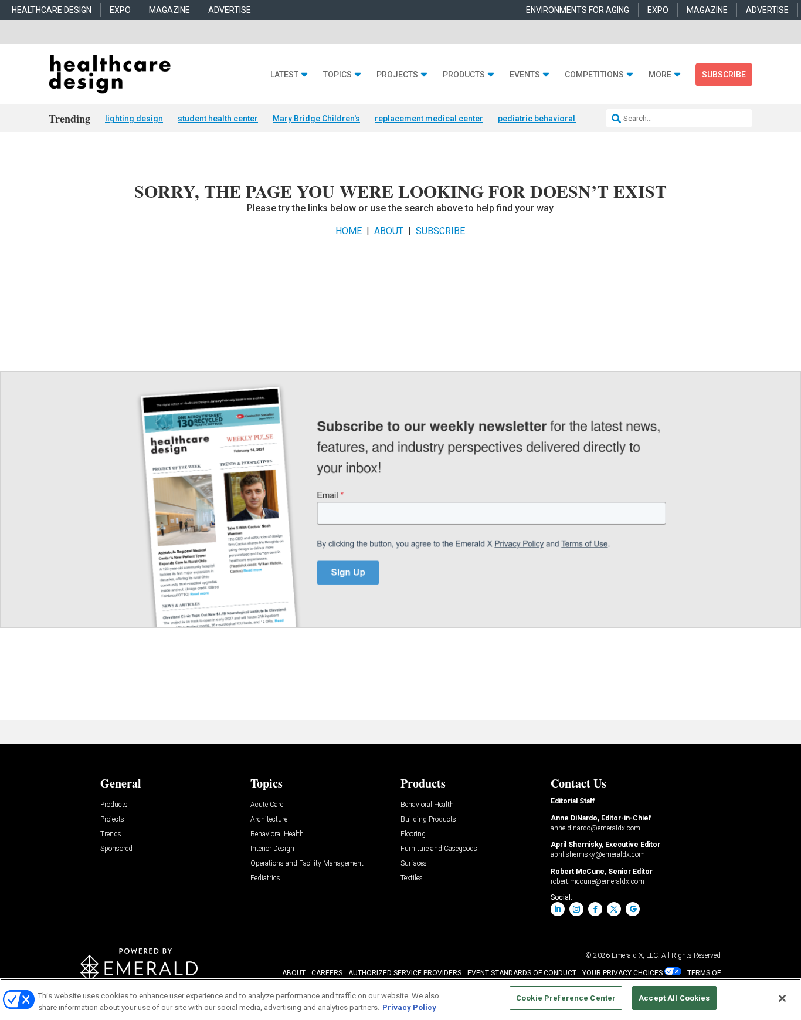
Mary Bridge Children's (316, 118)
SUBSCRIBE (440, 231)
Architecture (268, 819)
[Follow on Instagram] (576, 909)
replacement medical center (429, 118)
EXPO (120, 10)
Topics (337, 74)
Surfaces (413, 863)
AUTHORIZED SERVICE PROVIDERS (404, 973)
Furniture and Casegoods (438, 849)
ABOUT (388, 231)
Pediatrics (265, 878)
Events (525, 74)
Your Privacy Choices (622, 973)
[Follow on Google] (633, 909)
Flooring (413, 834)
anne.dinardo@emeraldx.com (595, 828)
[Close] (782, 998)
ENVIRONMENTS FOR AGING (577, 10)
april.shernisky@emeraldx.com (598, 854)
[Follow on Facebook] (595, 909)
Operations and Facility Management (307, 863)
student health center (218, 118)
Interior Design (272, 849)
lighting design (134, 118)
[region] (400, 999)
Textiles (411, 878)
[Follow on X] (614, 909)
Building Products (428, 819)
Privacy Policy (409, 1007)
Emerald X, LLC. (636, 955)
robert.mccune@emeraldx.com (597, 881)
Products (464, 74)
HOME (348, 231)
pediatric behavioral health (549, 118)
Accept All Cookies (674, 998)
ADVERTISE (229, 10)
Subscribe (724, 74)
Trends (110, 834)
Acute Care (266, 805)
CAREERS (326, 973)
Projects (397, 74)
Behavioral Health (277, 834)
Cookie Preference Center (566, 998)
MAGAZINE (169, 10)
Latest (284, 74)
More (660, 74)
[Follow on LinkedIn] (558, 909)
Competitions (594, 74)
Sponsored (116, 849)
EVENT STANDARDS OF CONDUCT (521, 973)
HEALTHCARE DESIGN (51, 10)
